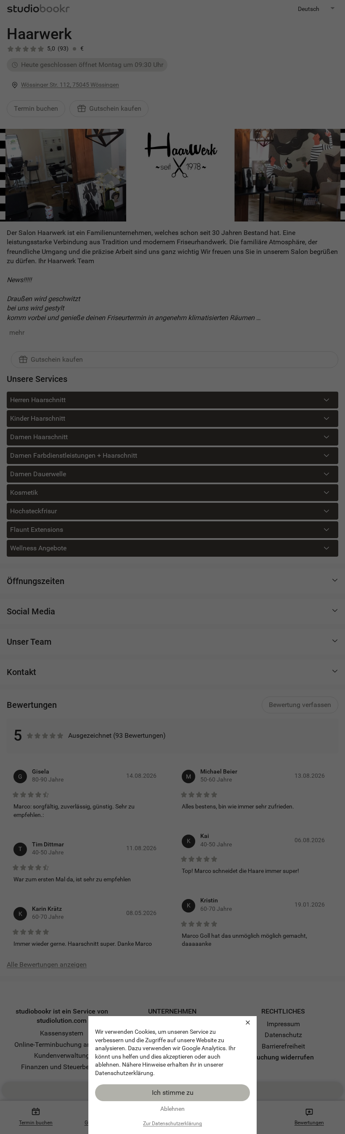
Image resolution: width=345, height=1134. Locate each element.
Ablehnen (172, 1108)
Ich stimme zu (173, 1093)
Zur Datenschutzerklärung (172, 1123)
